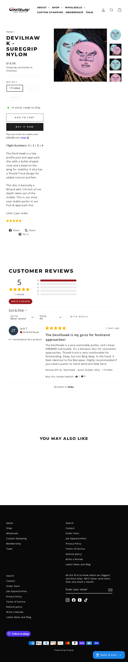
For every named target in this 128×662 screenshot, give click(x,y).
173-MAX (14, 88)
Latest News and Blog (78, 564)
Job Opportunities (76, 538)
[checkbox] (78, 316)
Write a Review (74, 559)
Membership (75, 12)
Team (89, 12)
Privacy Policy (73, 543)
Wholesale (74, 7)
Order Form (72, 533)
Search (70, 523)
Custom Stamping (50, 12)
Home (9, 31)
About (42, 7)
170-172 (31, 88)
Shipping (11, 67)
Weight (11, 82)
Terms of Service (75, 548)
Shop (56, 7)
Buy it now (25, 126)
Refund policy (74, 554)
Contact (70, 528)
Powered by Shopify (64, 650)
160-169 (14, 97)
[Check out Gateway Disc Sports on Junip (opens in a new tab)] (70, 386)
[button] (14, 220)
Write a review (20, 301)
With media (79, 316)
